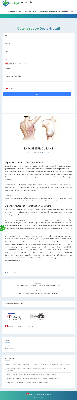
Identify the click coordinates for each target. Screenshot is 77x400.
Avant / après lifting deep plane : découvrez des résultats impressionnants (31, 374)
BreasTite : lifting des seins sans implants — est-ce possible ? (27, 382)
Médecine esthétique (59, 11)
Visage (42, 11)
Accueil (10, 11)
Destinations (17, 11)
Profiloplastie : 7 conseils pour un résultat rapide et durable (38, 284)
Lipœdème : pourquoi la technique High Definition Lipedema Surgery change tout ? (34, 378)
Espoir (46, 152)
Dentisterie (48, 11)
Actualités (26, 2)
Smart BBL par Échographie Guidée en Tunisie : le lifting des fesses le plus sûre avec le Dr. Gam (38, 364)
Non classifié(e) (12, 273)
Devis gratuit (9, 348)
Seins (26, 11)
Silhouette (32, 11)
